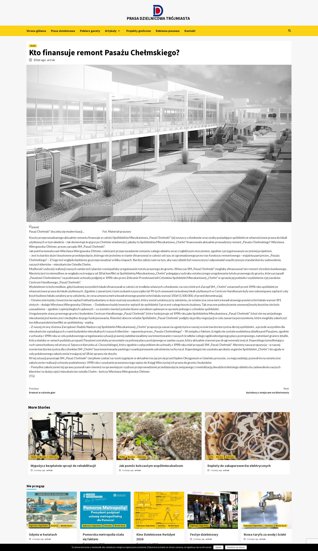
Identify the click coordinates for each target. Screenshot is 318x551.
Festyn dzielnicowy (204, 534)
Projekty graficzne (138, 31)
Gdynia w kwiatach (43, 534)
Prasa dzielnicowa (63, 31)
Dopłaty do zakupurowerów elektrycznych (239, 466)
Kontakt (190, 31)
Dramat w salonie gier (42, 390)
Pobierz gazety (90, 31)
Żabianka (53, 457)
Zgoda (218, 547)
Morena (42, 457)
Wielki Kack (66, 525)
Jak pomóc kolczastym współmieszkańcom (151, 466)
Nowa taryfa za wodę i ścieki (265, 534)
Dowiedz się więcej (236, 547)
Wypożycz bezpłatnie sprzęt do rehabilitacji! (63, 466)
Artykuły (110, 31)
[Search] (289, 30)
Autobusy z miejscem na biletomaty (267, 390)
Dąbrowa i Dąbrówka (38, 525)
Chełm (33, 45)
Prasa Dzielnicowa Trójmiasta (158, 18)
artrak (51, 60)
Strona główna (36, 31)
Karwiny (54, 525)
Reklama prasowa (168, 31)
